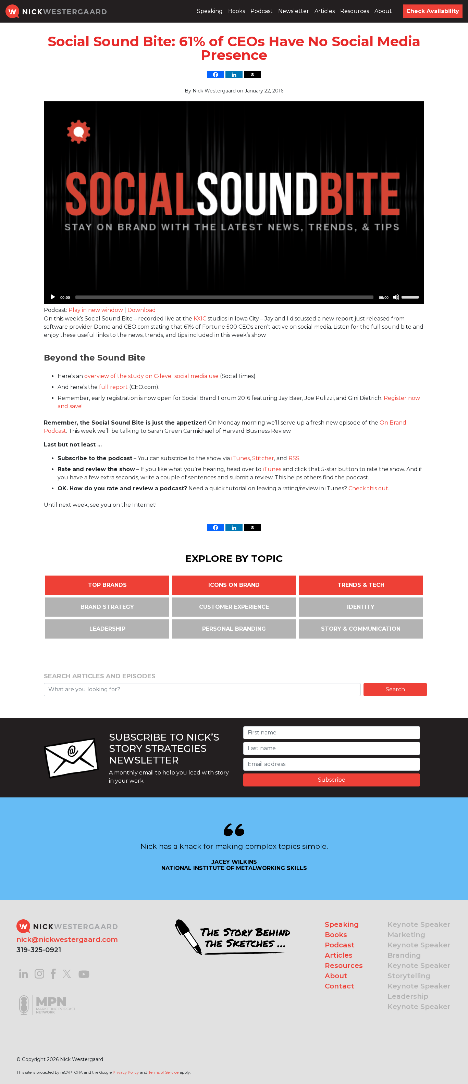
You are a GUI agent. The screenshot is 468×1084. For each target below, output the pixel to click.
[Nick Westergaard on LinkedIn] (23, 973)
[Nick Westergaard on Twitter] (67, 973)
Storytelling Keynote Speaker (419, 981)
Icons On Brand (234, 585)
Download (141, 310)
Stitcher (263, 458)
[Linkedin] (234, 74)
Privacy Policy (126, 1072)
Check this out (368, 488)
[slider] (411, 296)
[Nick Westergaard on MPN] (47, 996)
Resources (354, 11)
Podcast (261, 11)
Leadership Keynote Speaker (419, 1001)
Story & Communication (361, 629)
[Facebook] (215, 74)
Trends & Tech (360, 585)
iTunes (240, 458)
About (383, 11)
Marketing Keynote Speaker (419, 940)
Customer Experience (234, 607)
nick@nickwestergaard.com (67, 939)
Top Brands (107, 585)
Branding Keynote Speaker (419, 960)
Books (236, 11)
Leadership (107, 629)
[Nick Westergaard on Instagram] (39, 973)
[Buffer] (252, 74)
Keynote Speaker (419, 924)
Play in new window (96, 310)
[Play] (52, 297)
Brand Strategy (107, 607)
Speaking (210, 11)
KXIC (200, 318)
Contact (339, 986)
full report (113, 387)
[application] (234, 297)
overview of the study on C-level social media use (151, 376)
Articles (325, 11)
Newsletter (293, 11)
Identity (360, 607)
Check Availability (432, 11)
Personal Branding (234, 629)
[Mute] (396, 297)
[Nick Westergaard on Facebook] (53, 973)
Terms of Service (163, 1072)
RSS (293, 458)
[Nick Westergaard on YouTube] (84, 973)
